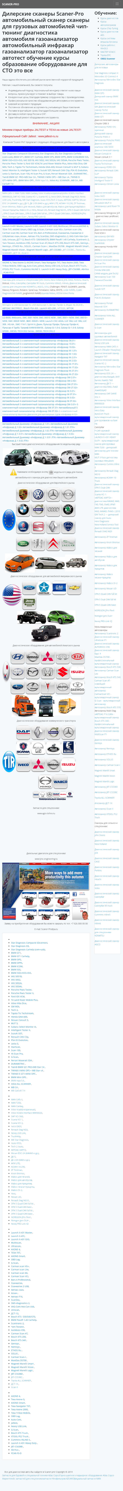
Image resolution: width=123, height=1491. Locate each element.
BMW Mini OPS (26, 180)
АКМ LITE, (54, 203)
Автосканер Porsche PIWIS (107, 140)
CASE (70, 279)
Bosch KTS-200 (55, 243)
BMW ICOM (72, 157)
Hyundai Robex (48, 293)
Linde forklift (69, 290)
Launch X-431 (31, 226)
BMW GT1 (19, 157)
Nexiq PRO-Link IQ (37, 216)
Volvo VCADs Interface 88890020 (26, 1112)
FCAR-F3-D (8, 272)
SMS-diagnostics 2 (59, 236)
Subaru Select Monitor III (23, 1026)
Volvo (12, 283)
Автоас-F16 (33, 236)
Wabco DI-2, (25, 209)
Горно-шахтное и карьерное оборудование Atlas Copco (86, 1475)
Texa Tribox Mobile (20, 1412)
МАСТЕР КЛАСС (108, 51)
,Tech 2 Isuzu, (57, 199)
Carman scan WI (10, 232)
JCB (65, 279)
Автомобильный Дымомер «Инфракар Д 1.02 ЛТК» (28, 430)
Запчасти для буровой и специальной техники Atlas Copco (30, 1475)
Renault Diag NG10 (57, 209)
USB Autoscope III (22, 304)
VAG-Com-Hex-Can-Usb (22, 1306)
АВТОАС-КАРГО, (71, 199)
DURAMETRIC (18, 1063)
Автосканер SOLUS (104, 759)
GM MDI (15, 1006)
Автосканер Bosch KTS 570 (108, 707)
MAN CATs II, (8, 193)
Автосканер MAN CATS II (106, 346)
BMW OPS (48, 157)
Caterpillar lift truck (35, 283)
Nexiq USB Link (52, 265)
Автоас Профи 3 (57, 304)
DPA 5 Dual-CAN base (13, 213)
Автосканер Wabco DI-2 (106, 583)
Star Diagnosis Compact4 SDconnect (20, 153)
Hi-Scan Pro (36, 173)
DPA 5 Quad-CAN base (59, 213)
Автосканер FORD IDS (105, 167)
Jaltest (40, 265)
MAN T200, (20, 193)
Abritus (85, 269)
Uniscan (11, 239)
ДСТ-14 (16, 253)
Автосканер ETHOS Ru (105, 754)
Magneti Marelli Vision (105, 775)
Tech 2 (10, 167)
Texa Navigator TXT (50, 262)
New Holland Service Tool (106, 524)
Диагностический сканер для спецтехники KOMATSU (107, 932)
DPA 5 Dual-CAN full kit (36, 213)
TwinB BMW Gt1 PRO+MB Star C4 (27, 1067)
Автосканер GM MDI (104, 236)
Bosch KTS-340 (71, 243)
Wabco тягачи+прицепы (22, 1186)
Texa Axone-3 (19, 262)
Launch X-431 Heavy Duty (23, 1443)
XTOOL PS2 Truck (11, 269)
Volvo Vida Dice (74, 163)
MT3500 (61, 308)
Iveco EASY (56, 196)
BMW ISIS (16, 969)
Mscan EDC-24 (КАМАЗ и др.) (25, 1153)
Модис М (70, 304)
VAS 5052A (50, 160)
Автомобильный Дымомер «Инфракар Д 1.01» (26, 423)
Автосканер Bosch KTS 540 (108, 677)
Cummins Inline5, (53, 283)
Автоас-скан (13, 236)
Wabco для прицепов (68, 206)
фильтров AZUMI (64, 1478)
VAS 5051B (28, 160)
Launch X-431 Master (13, 226)
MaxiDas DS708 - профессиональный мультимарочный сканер (107, 660)
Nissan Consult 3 (64, 167)
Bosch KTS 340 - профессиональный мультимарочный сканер (107, 724)
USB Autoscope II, (40, 304)
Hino (33, 209)
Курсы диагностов (109, 18)
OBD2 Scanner (107, 58)
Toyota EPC (105, 55)
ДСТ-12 (20, 239)
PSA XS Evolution (79, 170)
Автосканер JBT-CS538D (106, 786)
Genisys (84, 243)
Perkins (77, 279)
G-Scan (46, 173)
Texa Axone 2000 (69, 262)
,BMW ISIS (83, 157)
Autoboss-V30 (23, 243)
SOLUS (27, 246)
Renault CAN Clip (61, 170)
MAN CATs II (16, 1099)
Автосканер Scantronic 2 (106, 633)
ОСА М (79, 304)
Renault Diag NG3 (70, 196)
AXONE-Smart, (34, 262)
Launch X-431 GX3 (48, 226)
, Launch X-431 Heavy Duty (53, 269)
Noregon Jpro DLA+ (17, 216)
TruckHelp (16, 199)
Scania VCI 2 (44, 196)
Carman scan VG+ (54, 229)
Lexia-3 (5, 173)
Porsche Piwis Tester (78, 160)
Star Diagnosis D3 (48, 153)
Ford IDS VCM (32, 163)
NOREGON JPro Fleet (21, 1217)
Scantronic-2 (82, 239)
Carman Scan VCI (28, 232)
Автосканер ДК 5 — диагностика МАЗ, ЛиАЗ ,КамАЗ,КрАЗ (106, 387)
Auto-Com (32, 265)
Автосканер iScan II (104, 808)
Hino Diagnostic (102, 521)
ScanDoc (44, 236)
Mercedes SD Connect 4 (106, 76)
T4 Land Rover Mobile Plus (53, 163)
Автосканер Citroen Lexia (107, 184)
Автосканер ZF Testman (106, 536)
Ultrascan (74, 226)
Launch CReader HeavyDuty (107, 349)
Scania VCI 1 (32, 196)
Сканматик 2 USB (20, 1286)
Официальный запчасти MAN (86, 1478)
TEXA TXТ (7, 229)
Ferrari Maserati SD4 (61, 173)
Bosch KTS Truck (77, 265)
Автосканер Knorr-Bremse (107, 542)
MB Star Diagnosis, (31, 199)
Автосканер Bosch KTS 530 (108, 667)
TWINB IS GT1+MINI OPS (23, 1073)
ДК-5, (26, 203)
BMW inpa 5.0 (41, 180)
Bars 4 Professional (47, 232)
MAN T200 (16, 1102)
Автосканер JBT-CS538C (106, 792)
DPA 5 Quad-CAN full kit (78, 209)
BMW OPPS (60, 157)
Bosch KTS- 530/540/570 (36, 239)
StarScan (14, 173)
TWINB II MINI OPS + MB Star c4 (53, 177)
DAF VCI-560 (17, 1116)
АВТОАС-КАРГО (18, 1149)
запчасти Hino (49, 1478)
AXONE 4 (83, 226)
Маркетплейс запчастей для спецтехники (22, 1478)
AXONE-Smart (19, 229)
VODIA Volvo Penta (65, 293)
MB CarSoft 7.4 (18, 1090)
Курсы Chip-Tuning (109, 28)
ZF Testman (79, 203)
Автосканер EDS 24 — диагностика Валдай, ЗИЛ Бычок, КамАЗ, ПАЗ (107, 377)
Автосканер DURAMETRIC (107, 309)
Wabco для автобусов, (46, 206)
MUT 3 (76, 167)
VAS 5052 (39, 160)
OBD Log (31, 229)
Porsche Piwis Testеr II (13, 163)
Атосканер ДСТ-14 (103, 803)
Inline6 (65, 283)
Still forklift (17, 293)
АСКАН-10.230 (66, 203)
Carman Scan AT (39, 243)
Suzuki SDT (45, 170)
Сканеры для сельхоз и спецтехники (20, 279)
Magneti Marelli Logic (104, 781)
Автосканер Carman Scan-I (107, 765)
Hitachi (85, 279)
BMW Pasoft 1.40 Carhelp (62, 239)
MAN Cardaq (31, 193)
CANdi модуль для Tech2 (106, 273)
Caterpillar (21, 283)
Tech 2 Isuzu (17, 1146)
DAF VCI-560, (18, 196)
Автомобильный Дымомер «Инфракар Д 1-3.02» (49, 433)
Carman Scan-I (39, 246)
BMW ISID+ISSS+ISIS (12, 160)
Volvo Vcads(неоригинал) (50, 193)
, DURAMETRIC (80, 173)
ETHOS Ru (17, 246)
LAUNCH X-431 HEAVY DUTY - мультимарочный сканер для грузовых (106, 440)
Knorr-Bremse (9, 206)
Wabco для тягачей (26, 206)
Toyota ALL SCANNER (21, 1380)
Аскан (23, 236)
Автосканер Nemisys (104, 748)
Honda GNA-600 (46, 167)
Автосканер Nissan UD (105, 588)
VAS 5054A (61, 160)
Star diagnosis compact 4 (106, 73)
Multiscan (63, 226)
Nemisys (6, 246)
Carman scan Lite (72, 229)
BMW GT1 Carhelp (33, 157)
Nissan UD (42, 209)
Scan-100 (25, 173)
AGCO (40, 286)
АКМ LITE (15, 1163)
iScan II (24, 253)
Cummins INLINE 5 (30, 269)
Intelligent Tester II (29, 170)
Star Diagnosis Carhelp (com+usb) (28, 949)
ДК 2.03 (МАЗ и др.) (39, 203)
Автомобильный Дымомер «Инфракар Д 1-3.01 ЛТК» (29, 437)
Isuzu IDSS (45, 199)
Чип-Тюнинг (8, 243)
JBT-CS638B (74, 269)
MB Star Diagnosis (19, 1139)
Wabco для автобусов (21, 1180)
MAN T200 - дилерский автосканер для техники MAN (106, 451)
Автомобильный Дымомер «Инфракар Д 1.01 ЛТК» (49, 427)
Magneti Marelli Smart (105, 770)
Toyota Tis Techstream (26, 167)
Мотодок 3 (7, 304)
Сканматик (63, 232)
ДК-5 (13, 1156)
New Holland (56, 279)
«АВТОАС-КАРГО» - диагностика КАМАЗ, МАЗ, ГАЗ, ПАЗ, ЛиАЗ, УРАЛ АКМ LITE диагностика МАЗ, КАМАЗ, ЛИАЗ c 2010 (107, 504)
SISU (46, 286)
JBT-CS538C (68, 249)
